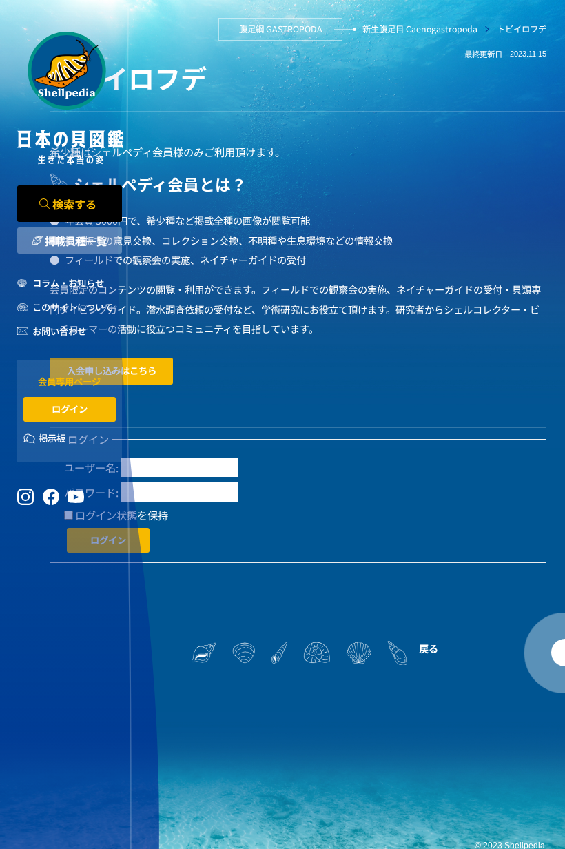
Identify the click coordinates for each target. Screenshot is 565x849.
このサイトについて (72, 307)
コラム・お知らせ (68, 282)
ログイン (70, 409)
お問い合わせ (59, 331)
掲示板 (52, 437)
